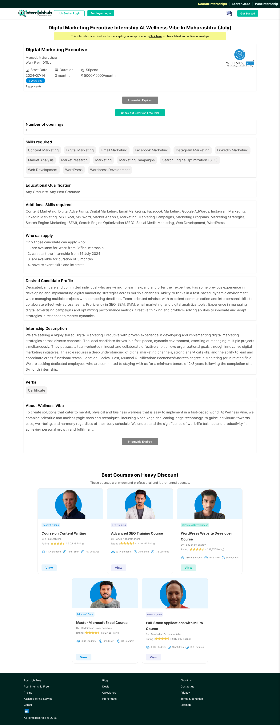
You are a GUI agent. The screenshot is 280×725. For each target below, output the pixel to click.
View (49, 568)
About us (186, 680)
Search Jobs (241, 4)
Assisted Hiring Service (38, 698)
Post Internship (266, 4)
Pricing (28, 692)
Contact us (187, 686)
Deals (105, 686)
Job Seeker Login (69, 13)
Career (28, 704)
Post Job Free (32, 680)
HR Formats (109, 698)
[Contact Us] (227, 13)
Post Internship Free (36, 686)
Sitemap (186, 704)
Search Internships (212, 4)
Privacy (185, 692)
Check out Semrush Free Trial (140, 112)
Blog (105, 680)
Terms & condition (192, 698)
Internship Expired (140, 100)
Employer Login (100, 13)
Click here (155, 36)
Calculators (109, 692)
